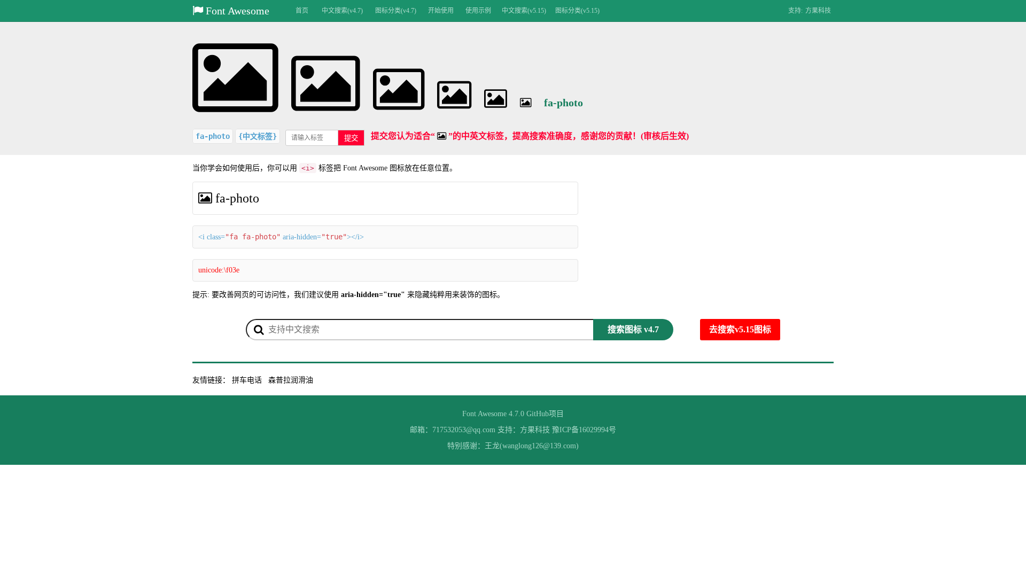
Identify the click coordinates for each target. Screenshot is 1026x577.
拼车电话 (247, 380)
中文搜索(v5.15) (524, 10)
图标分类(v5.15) (577, 10)
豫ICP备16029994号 (584, 430)
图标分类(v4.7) (395, 10)
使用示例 (478, 10)
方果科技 (818, 10)
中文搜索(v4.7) (342, 10)
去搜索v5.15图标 (740, 329)
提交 (351, 138)
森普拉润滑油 (290, 380)
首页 (302, 10)
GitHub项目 (545, 414)
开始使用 (441, 10)
